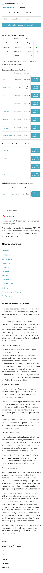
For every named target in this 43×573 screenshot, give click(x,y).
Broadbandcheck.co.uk (14, 4)
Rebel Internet (7, 135)
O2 (4, 175)
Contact (5, 563)
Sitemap (5, 567)
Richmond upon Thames (11, 292)
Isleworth (5, 251)
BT (4, 103)
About (4, 541)
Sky (4, 95)
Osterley (5, 280)
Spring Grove (7, 259)
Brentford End (7, 284)
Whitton (5, 276)
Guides (5, 550)
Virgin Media (7, 87)
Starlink (5, 194)
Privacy (5, 554)
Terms (5, 559)
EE (4, 79)
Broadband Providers (11, 546)
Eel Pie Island (7, 296)
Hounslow (6, 255)
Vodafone (6, 111)
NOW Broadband (6, 127)
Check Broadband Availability (21, 25)
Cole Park (5, 288)
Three (5, 158)
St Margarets (7, 267)
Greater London (8, 8)
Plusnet (5, 119)
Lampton (5, 271)
